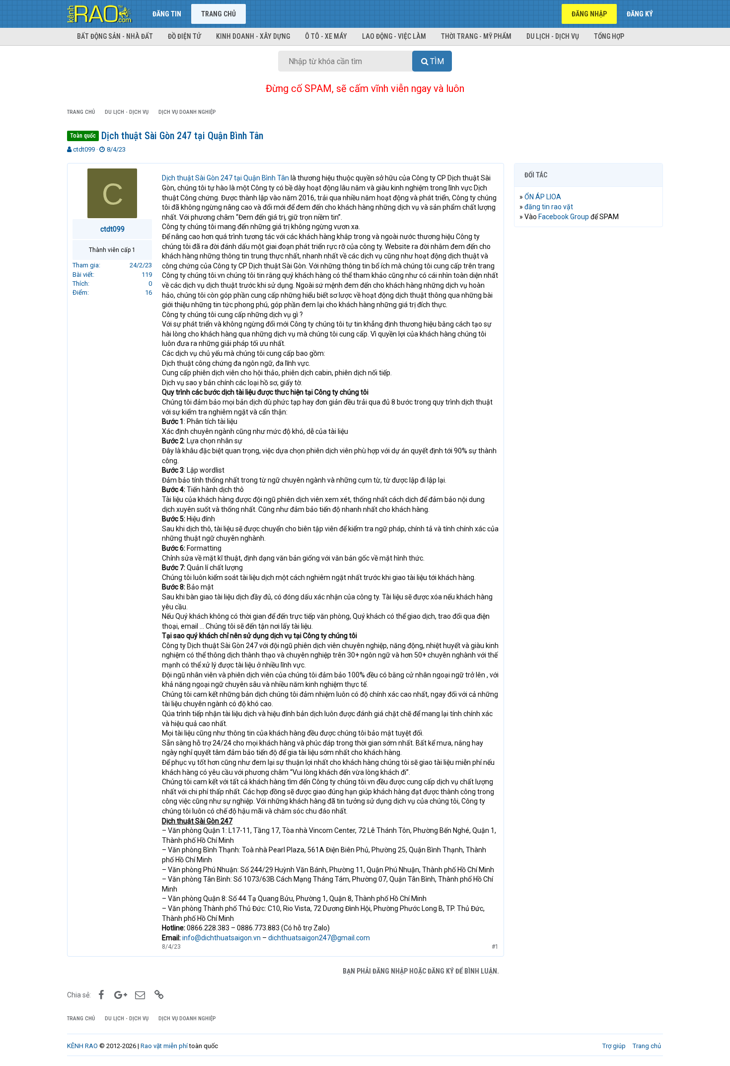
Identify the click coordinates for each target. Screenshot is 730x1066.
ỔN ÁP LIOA (542, 197)
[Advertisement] (588, 386)
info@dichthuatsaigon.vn (221, 938)
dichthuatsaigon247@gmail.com (319, 938)
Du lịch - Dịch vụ (552, 36)
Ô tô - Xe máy (326, 36)
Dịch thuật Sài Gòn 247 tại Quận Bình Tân (225, 178)
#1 (495, 946)
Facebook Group (563, 217)
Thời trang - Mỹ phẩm (476, 36)
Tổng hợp (609, 36)
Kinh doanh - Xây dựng (253, 36)
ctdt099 (84, 149)
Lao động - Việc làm (394, 36)
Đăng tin (166, 14)
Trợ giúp (614, 1046)
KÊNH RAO (82, 1046)
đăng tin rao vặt (548, 207)
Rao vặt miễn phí (164, 1046)
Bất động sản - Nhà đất (115, 36)
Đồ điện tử (184, 36)
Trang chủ (218, 14)
